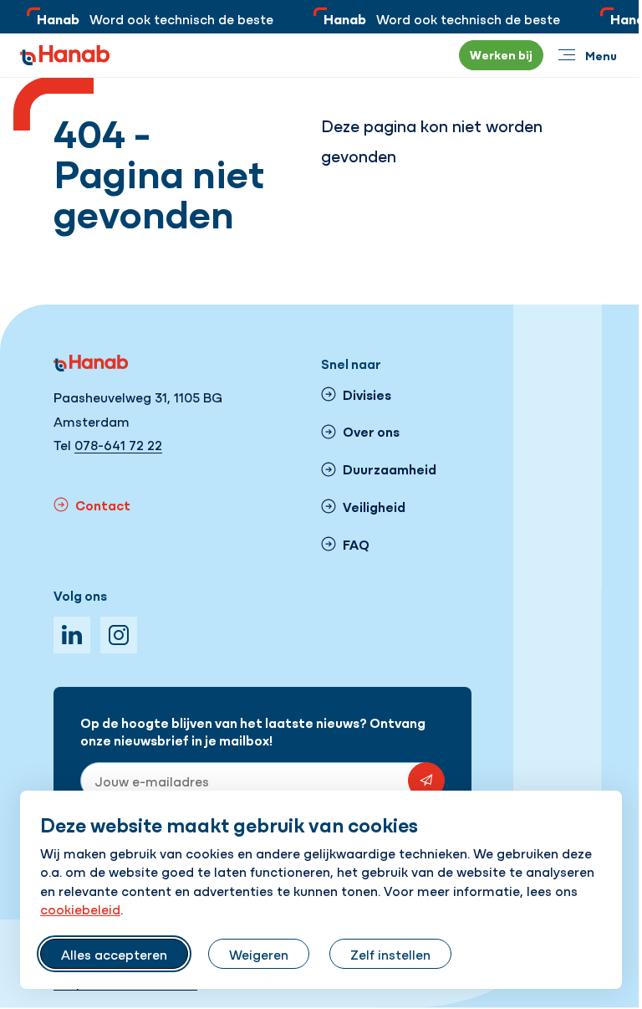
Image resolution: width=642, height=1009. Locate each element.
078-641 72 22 (118, 444)
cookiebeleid (80, 908)
